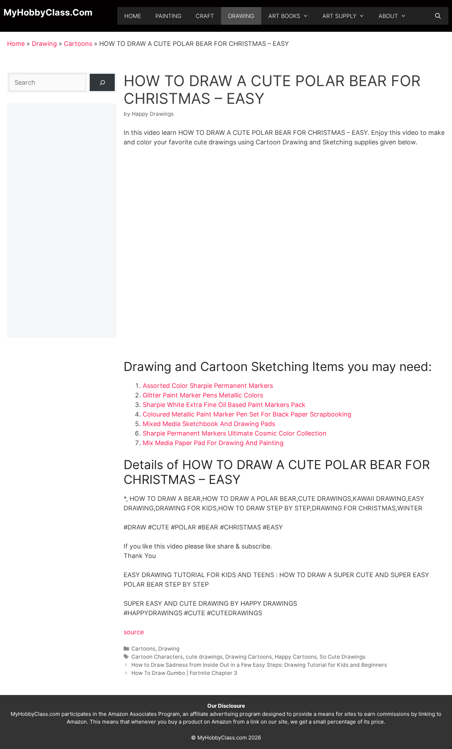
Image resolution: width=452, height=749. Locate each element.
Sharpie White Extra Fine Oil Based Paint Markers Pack (224, 404)
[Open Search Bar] (437, 16)
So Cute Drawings (342, 656)
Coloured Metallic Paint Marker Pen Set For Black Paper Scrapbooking (247, 414)
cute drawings (204, 656)
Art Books (284, 15)
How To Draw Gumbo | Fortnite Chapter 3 (184, 673)
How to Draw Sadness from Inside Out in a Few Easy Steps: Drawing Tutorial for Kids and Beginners (259, 664)
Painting (168, 15)
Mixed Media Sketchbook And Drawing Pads (209, 423)
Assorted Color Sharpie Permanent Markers (208, 385)
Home (132, 15)
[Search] (102, 82)
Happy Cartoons (296, 656)
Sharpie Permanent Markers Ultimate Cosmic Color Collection (235, 433)
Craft (205, 15)
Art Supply (339, 15)
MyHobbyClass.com (48, 12)
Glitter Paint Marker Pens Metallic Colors (203, 395)
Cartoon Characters (157, 656)
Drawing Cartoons (248, 656)
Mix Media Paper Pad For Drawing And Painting (213, 443)
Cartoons (78, 43)
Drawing (241, 15)
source (134, 632)
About (388, 15)
